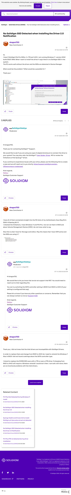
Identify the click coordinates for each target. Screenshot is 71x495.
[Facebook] (2, 472)
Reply (64, 111)
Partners (20, 479)
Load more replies (35, 382)
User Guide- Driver (43, 155)
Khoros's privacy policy (63, 468)
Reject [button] (48, 6)
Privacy (31, 479)
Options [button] (66, 25)
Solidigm (4, 25)
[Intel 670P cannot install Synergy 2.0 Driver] (68, 120)
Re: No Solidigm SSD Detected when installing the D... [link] (43, 25)
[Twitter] (8, 472)
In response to (21, 267)
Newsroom (6, 479)
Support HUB (32, 296)
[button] (38, 5)
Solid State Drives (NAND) (17, 25)
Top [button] (4, 491)
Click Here (54, 2)
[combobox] (27, 14)
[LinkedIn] (13, 472)
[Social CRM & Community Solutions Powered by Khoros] (65, 491)
